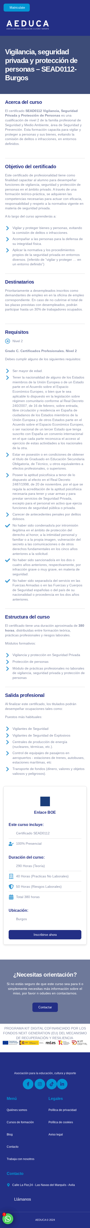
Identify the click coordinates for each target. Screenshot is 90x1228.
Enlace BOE (45, 812)
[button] (81, 25)
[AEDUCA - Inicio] (36, 24)
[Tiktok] (51, 1084)
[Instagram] (40, 1084)
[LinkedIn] (62, 1084)
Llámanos (22, 1199)
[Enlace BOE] (45, 801)
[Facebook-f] (28, 1084)
